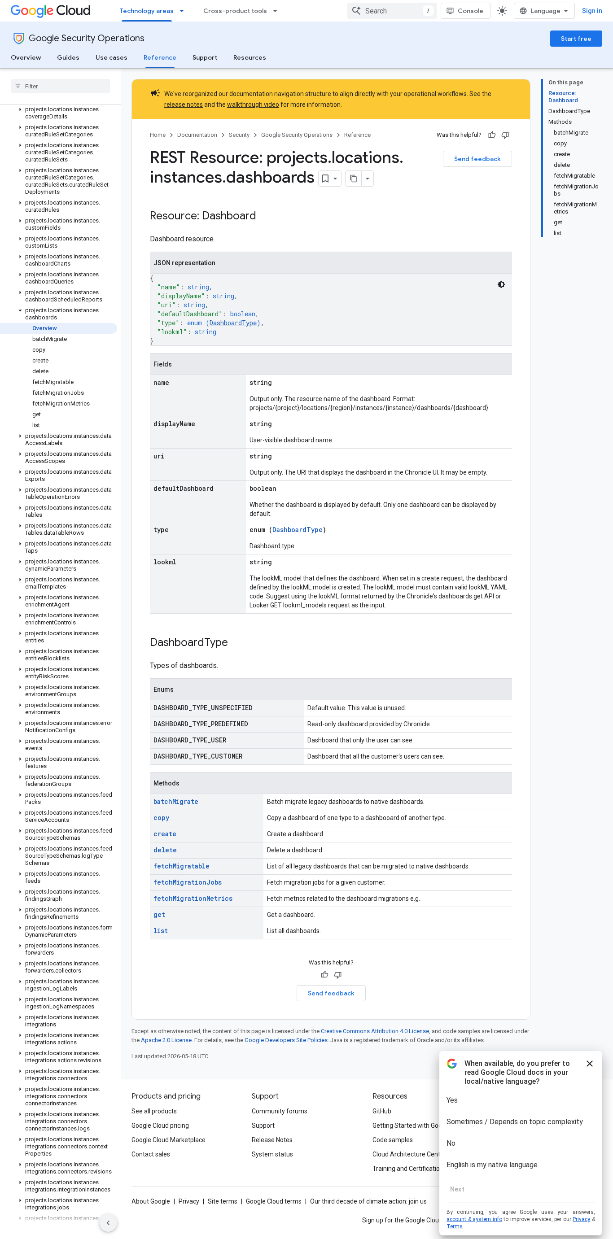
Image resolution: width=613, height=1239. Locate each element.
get (159, 914)
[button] (58, 113)
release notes (183, 104)
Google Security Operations (86, 38)
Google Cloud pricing (160, 1125)
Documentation (197, 134)
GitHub (381, 1111)
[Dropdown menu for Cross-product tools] (278, 11)
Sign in (592, 10)
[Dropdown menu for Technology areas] (184, 11)
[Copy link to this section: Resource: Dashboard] (265, 216)
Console (470, 11)
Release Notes (272, 1139)
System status (272, 1154)
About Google (150, 1201)
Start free (576, 39)
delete (165, 850)
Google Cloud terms (274, 1201)
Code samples (392, 1139)
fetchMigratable (181, 866)
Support (205, 57)
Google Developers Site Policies (286, 1040)
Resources (249, 57)
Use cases (111, 57)
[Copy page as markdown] (354, 178)
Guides (68, 57)
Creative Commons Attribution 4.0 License (375, 1031)
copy (161, 817)
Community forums (279, 1111)
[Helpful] (492, 135)
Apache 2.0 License (166, 1040)
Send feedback (477, 159)
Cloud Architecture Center (409, 1154)
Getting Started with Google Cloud (420, 1125)
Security (239, 134)
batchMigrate (175, 801)
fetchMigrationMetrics (192, 898)
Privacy (189, 1201)
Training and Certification (407, 1168)
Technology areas (147, 11)
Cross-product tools (235, 11)
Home (158, 134)
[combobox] (392, 11)
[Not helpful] (505, 135)
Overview (26, 57)
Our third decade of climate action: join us (368, 1201)
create (164, 833)
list (160, 930)
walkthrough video (253, 104)
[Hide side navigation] (108, 1223)
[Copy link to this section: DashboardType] (237, 643)
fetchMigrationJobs (187, 882)
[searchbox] (60, 86)
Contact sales (150, 1154)
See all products (154, 1111)
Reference (160, 57)
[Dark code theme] (501, 284)
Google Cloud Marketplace (168, 1139)
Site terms (222, 1201)
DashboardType (233, 322)
